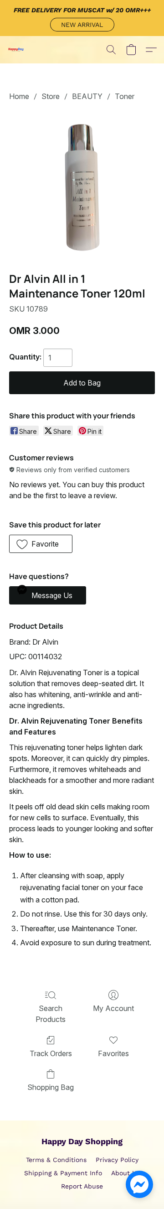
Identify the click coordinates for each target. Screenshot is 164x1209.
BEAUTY (87, 96)
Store (50, 96)
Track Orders (51, 1053)
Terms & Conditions (56, 1159)
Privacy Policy (117, 1159)
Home (19, 96)
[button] (82, 24)
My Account (113, 1008)
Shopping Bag (50, 1087)
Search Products (51, 1014)
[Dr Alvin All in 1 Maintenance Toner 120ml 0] (82, 185)
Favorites (113, 1053)
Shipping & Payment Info (63, 1173)
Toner (124, 96)
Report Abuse (82, 1186)
